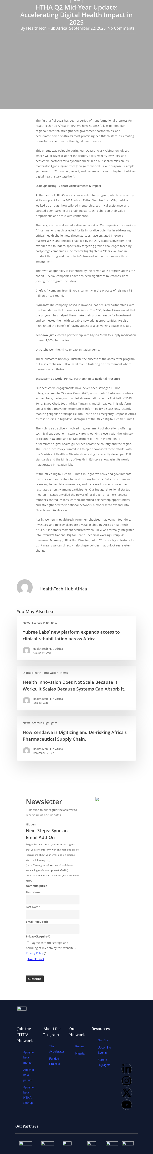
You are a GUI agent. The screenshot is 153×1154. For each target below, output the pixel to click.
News (26, 622)
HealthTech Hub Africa (46, 28)
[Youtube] (127, 1104)
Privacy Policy (35, 953)
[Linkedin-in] (127, 1069)
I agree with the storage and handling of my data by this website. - (51, 948)
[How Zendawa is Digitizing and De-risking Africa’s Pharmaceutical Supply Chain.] (76, 738)
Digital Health (32, 673)
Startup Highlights (44, 622)
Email (37, 922)
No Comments (121, 28)
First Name (33, 892)
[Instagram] (127, 1081)
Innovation (50, 673)
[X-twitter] (127, 1093)
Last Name (33, 907)
